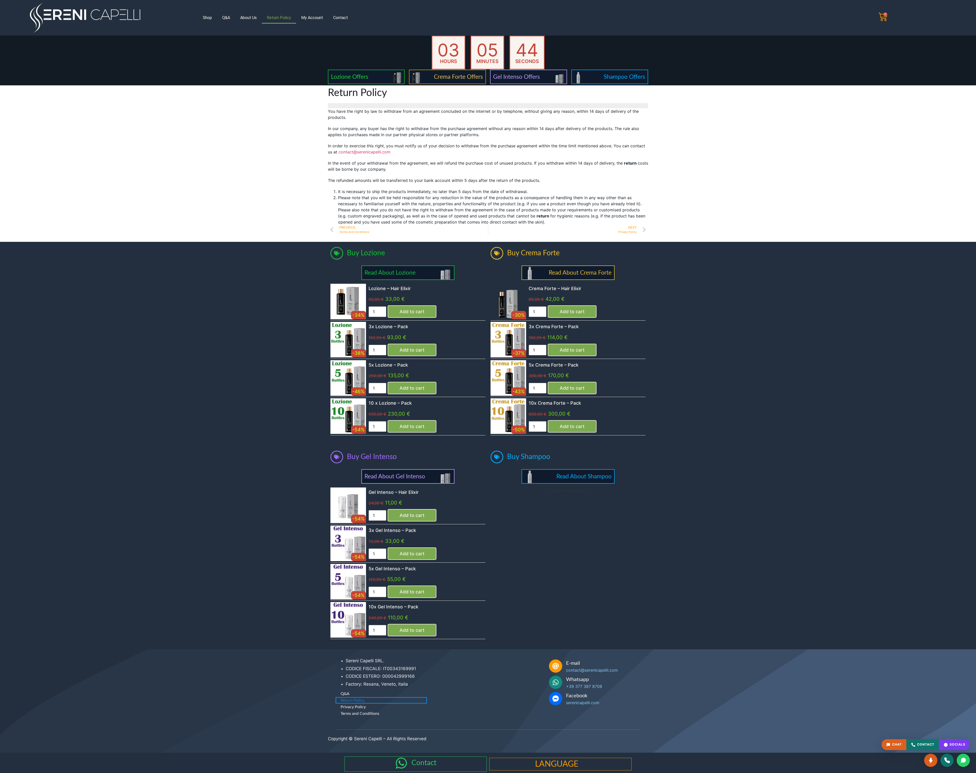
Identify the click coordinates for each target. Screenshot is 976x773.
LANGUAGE (556, 764)
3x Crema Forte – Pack (554, 326)
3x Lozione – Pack (388, 326)
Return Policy (279, 17)
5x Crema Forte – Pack (553, 365)
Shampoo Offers (624, 77)
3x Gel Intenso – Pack (392, 530)
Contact (340, 17)
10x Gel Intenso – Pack (393, 606)
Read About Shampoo (584, 476)
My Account (312, 17)
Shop (207, 17)
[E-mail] (555, 666)
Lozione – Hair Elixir (390, 288)
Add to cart (412, 311)
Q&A (226, 17)
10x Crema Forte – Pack (555, 403)
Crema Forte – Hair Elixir (555, 288)
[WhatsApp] (963, 760)
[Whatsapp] (555, 682)
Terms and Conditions (360, 714)
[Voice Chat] (930, 760)
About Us (248, 17)
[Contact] (401, 763)
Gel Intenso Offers (516, 77)
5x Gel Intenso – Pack (392, 568)
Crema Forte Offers (458, 77)
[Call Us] (947, 760)
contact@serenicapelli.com (364, 151)
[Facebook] (555, 698)
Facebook (576, 695)
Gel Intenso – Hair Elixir (394, 492)
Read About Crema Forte (580, 273)
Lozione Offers (349, 77)
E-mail (573, 663)
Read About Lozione (390, 273)
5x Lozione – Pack (388, 365)
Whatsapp (577, 679)
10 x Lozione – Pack (390, 403)
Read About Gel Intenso (394, 476)
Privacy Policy (353, 707)
